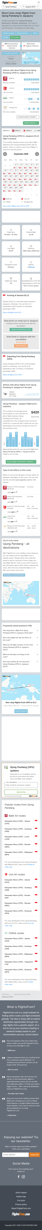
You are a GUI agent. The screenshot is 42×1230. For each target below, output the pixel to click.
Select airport (21, 1193)
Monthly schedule (8, 33)
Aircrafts (5, 37)
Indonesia (5, 994)
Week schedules (22, 33)
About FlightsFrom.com (21, 1208)
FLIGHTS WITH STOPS (26, 117)
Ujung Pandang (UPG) (22, 994)
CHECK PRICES (21, 711)
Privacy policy (21, 1204)
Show (32, 267)
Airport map (21, 1197)
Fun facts (21, 1200)
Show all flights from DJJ (12, 312)
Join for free (21, 792)
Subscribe (34, 1155)
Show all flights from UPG (12, 375)
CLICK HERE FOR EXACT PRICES (20, 462)
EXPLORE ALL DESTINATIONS (14, 575)
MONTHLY (6, 130)
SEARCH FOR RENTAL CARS (21, 329)
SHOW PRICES (30, 123)
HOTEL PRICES (21, 346)
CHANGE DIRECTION (12, 53)
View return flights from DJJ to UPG (16, 206)
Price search (15, 37)
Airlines (35, 33)
